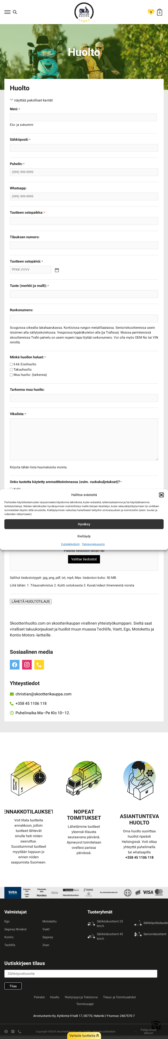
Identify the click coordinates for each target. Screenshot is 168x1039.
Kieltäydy (84, 536)
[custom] (14, 665)
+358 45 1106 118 (139, 857)
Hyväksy (84, 524)
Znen (45, 945)
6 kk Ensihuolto (25, 364)
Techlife (9, 945)
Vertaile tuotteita (82, 1035)
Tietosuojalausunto (93, 544)
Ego (7, 921)
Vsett (46, 929)
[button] (161, 495)
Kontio (9, 937)
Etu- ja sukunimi (21, 124)
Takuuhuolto (23, 369)
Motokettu (49, 921)
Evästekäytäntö (70, 544)
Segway (47, 937)
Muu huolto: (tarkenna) (30, 374)
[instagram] (27, 665)
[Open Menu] (7, 12)
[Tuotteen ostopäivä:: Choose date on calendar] (56, 270)
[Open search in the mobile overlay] (15, 12)
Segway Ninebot (15, 929)
